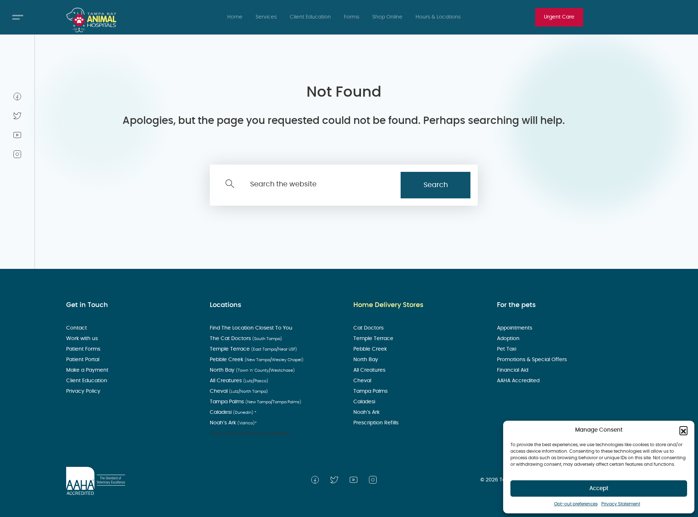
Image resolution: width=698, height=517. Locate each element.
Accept (599, 488)
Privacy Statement (620, 504)
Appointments (515, 328)
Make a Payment (88, 370)
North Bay (252, 370)
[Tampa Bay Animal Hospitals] (91, 20)
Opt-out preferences (576, 504)
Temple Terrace (253, 349)
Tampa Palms (255, 401)
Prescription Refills (376, 422)
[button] (683, 430)
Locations (225, 305)
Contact (77, 328)
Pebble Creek (257, 359)
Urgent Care (559, 17)
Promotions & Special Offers (532, 359)
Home (234, 17)
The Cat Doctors (246, 338)
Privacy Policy (84, 391)
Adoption (509, 338)
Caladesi (233, 412)
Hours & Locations (438, 17)
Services (266, 17)
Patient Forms (84, 349)
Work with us (82, 338)
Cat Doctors (369, 328)
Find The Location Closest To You (252, 328)
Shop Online (387, 17)
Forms (351, 17)
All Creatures (239, 380)
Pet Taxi (507, 349)
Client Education (310, 17)
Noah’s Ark (233, 422)
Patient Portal (83, 359)
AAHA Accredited (519, 380)
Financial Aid (513, 370)
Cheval (239, 391)
